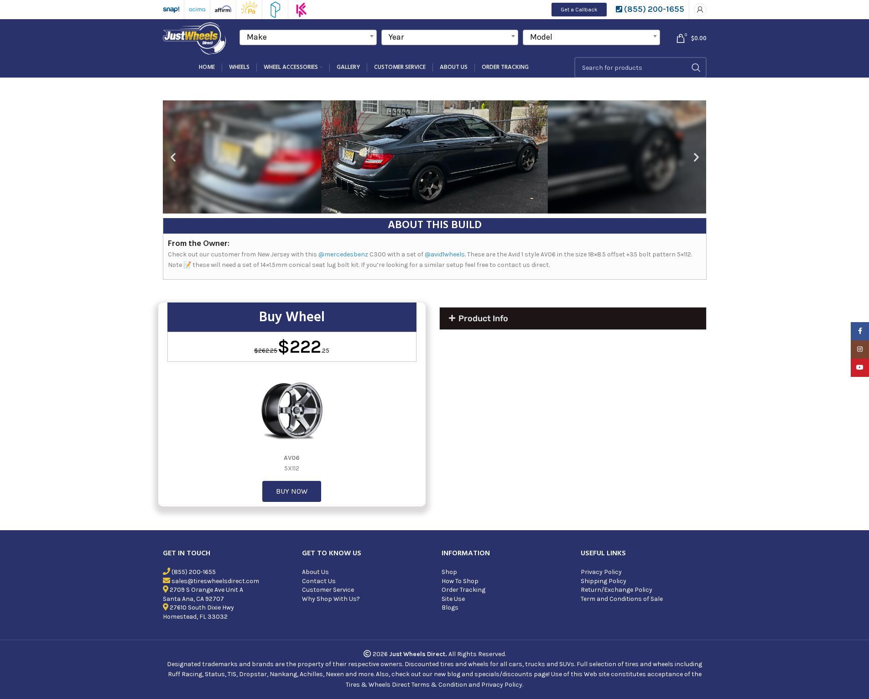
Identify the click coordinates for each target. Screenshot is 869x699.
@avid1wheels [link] (445, 254)
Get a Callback (579, 9)
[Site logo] (196, 38)
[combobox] (308, 37)
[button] (173, 157)
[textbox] (308, 37)
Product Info (483, 318)
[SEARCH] (696, 67)
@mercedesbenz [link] (343, 254)
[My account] (700, 9)
